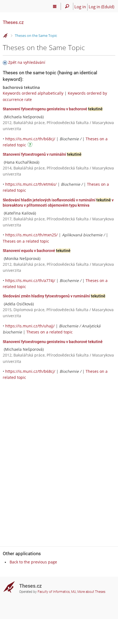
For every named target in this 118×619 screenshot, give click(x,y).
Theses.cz (13, 22)
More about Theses (91, 592)
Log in (80, 6)
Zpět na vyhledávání (26, 62)
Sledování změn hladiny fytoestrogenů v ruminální (54, 296)
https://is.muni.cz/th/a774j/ (30, 280)
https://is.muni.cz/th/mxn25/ (31, 234)
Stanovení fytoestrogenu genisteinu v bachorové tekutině (53, 341)
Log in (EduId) (101, 6)
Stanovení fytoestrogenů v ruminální (42, 154)
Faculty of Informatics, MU (57, 592)
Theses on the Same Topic (36, 35)
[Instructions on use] (31, 145)
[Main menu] (55, 6)
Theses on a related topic (26, 241)
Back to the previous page (33, 562)
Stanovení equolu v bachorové (37, 250)
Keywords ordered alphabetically (33, 93)
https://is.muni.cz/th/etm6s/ (31, 184)
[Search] (67, 6)
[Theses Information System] (5, 36)
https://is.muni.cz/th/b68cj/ (30, 138)
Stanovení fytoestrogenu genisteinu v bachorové (53, 109)
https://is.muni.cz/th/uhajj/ (30, 325)
